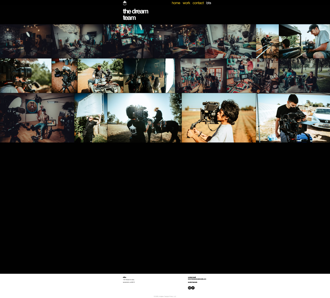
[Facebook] (193, 287)
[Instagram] (189, 287)
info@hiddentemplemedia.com (197, 279)
